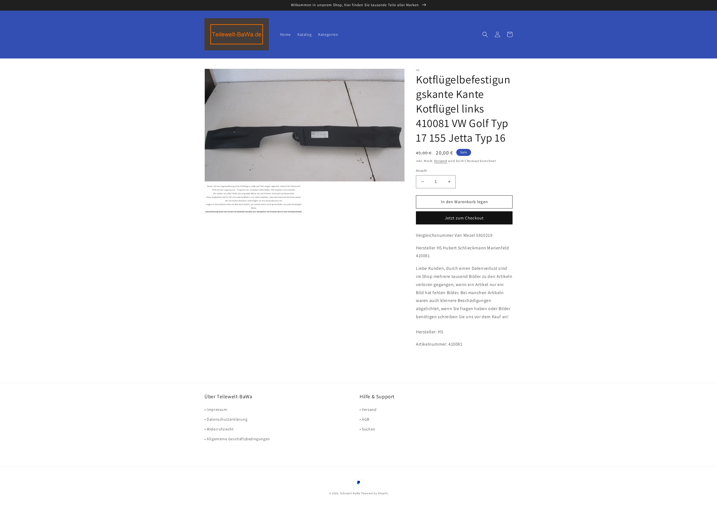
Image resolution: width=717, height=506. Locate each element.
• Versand (368, 409)
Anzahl (421, 170)
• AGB (364, 419)
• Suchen (367, 429)
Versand (440, 161)
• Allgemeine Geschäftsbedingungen (237, 438)
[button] (485, 34)
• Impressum (215, 409)
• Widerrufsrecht (219, 429)
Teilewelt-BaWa (350, 493)
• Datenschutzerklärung (225, 419)
